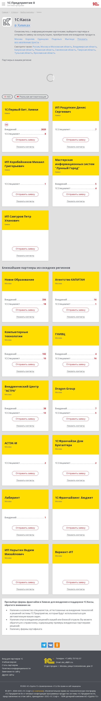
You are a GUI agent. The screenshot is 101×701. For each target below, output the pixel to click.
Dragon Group (65, 388)
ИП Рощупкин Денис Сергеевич (70, 109)
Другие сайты (8, 675)
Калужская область (24, 49)
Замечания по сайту (11, 671)
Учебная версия (9, 662)
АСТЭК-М (11, 443)
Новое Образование (19, 279)
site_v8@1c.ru (67, 662)
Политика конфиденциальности (16, 668)
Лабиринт (12, 497)
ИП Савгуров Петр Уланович (18, 218)
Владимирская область (85, 46)
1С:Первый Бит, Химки (21, 109)
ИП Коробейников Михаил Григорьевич (24, 164)
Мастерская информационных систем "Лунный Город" (74, 164)
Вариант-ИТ (64, 552)
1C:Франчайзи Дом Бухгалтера (69, 443)
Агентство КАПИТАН (70, 279)
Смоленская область (65, 49)
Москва (18, 39)
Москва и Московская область (56, 46)
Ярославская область (44, 52)
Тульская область (23, 52)
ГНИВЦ (60, 334)
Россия (36, 46)
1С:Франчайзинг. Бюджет (74, 497)
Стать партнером (10, 665)
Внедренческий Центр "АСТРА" (22, 389)
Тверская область (86, 49)
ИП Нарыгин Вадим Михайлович (19, 552)
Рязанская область (44, 49)
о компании (38, 691)
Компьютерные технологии (16, 334)
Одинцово (43, 39)
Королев (30, 39)
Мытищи (69, 39)
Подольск (57, 39)
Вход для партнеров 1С (12, 658)
